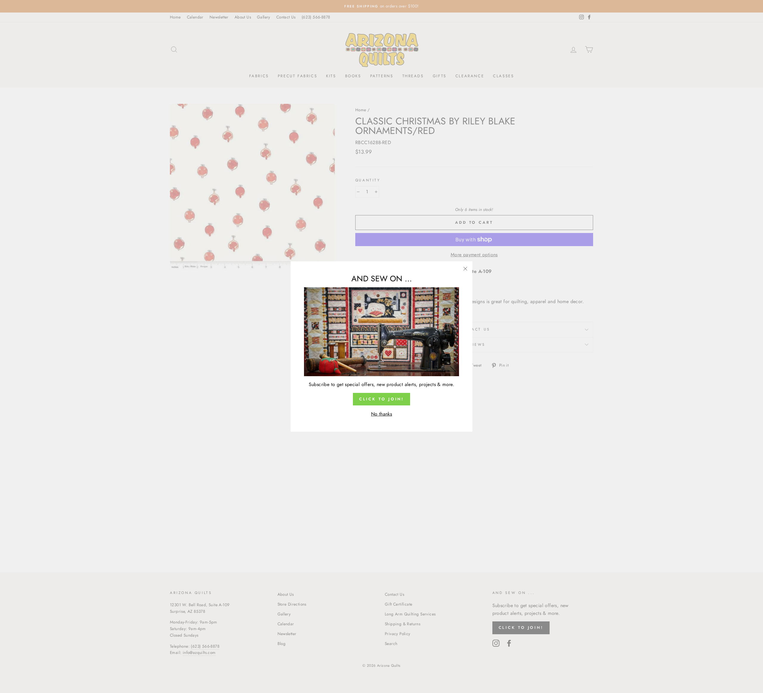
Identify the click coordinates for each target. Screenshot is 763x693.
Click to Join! (381, 399)
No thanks (381, 413)
